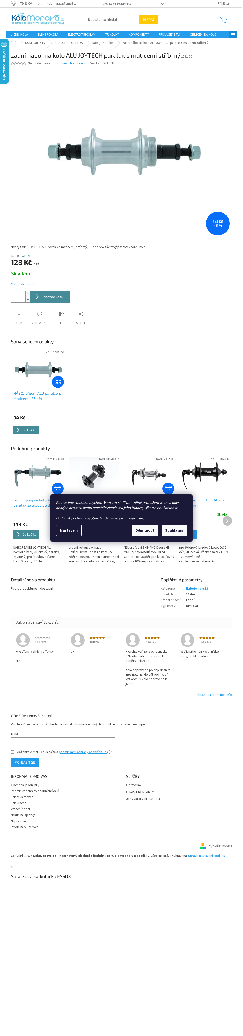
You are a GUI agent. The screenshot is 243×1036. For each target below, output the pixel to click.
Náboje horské (197, 588)
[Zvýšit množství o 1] (27, 294)
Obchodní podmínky (116, 4)
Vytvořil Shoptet (220, 846)
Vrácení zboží (20, 809)
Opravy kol (134, 785)
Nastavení (69, 530)
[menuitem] (19, 34)
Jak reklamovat (22, 797)
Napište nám (19, 821)
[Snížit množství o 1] (27, 299)
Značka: (101, 63)
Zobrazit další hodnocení (212, 694)
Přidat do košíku (53, 297)
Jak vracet (18, 803)
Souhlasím (174, 530)
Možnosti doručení (24, 284)
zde (140, 518)
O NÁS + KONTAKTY (140, 792)
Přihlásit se (25, 762)
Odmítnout (144, 530)
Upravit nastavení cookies (206, 855)
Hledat (148, 20)
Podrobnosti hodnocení (68, 63)
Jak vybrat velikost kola (143, 799)
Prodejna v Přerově (24, 827)
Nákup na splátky (23, 815)
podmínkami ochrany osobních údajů (84, 752)
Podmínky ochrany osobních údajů (35, 791)
